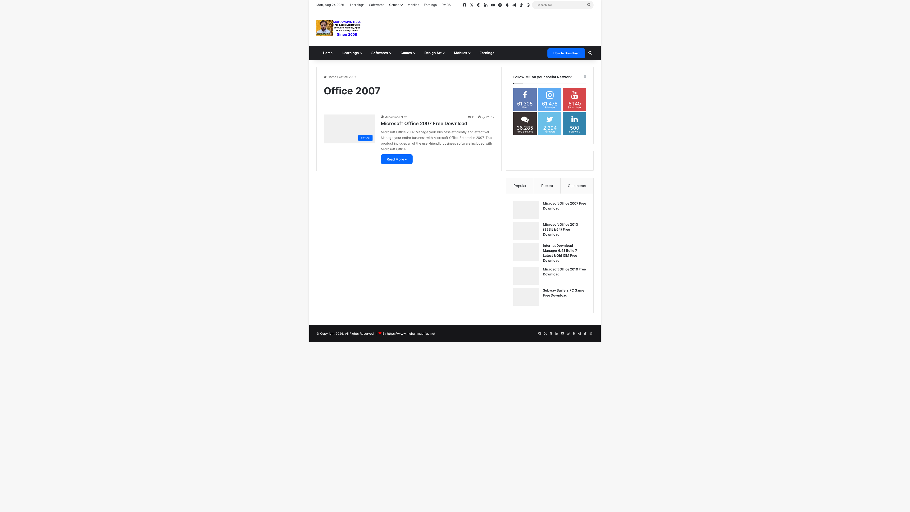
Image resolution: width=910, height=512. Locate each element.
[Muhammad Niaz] (338, 28)
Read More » (397, 159)
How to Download (566, 53)
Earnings (430, 5)
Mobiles (413, 5)
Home (328, 53)
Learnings (357, 5)
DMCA (446, 5)
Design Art (439, 53)
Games (411, 53)
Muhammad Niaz (395, 117)
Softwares (376, 5)
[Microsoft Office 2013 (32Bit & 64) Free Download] (526, 231)
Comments (577, 185)
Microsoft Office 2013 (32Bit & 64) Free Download (560, 229)
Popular (520, 185)
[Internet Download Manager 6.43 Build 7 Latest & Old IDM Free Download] (526, 252)
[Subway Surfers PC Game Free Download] (526, 297)
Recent (547, 185)
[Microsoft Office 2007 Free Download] (526, 210)
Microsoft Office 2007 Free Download (424, 123)
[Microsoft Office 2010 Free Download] (526, 276)
